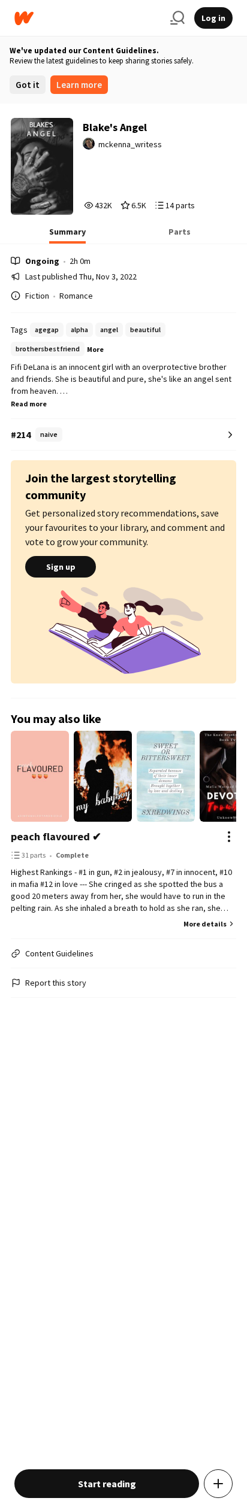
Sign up (61, 566)
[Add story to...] (218, 1483)
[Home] (87, 18)
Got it (28, 84)
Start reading (107, 1484)
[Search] (177, 18)
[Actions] (229, 836)
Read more (29, 403)
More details (205, 923)
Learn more (79, 84)
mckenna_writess (130, 144)
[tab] (67, 235)
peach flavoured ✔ (56, 836)
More (95, 349)
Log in (213, 18)
